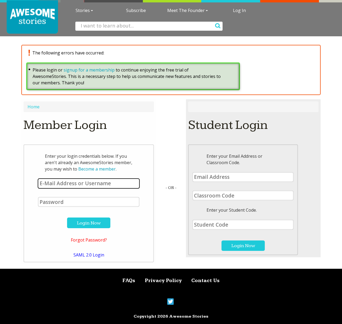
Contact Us (205, 280)
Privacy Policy (163, 280)
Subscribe (136, 10)
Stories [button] (83, 10)
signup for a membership (89, 70)
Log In (239, 10)
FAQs (128, 280)
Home (34, 107)
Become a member (97, 169)
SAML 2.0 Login (88, 255)
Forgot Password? (89, 240)
